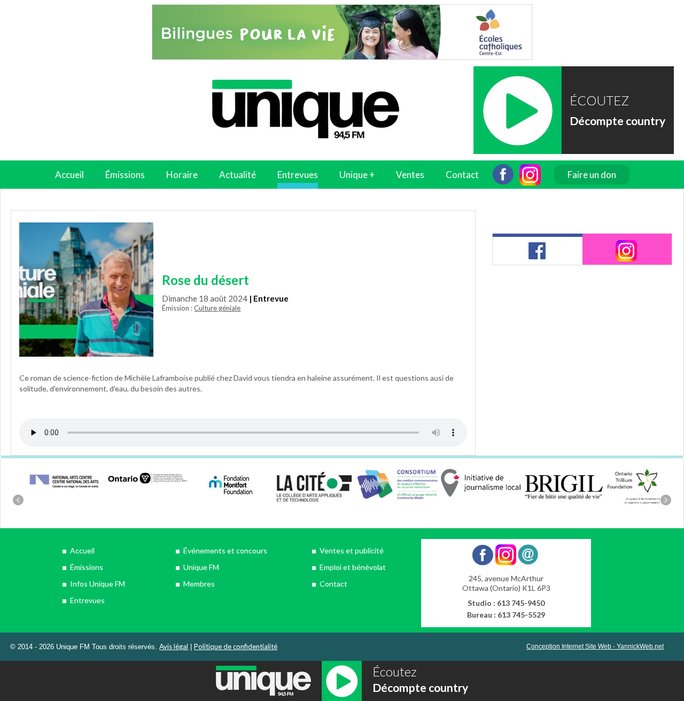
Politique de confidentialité (235, 646)
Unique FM (201, 567)
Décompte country (617, 120)
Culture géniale (217, 308)
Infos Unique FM (97, 583)
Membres (199, 583)
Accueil (69, 174)
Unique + (357, 174)
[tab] (537, 249)
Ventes (410, 174)
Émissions (86, 567)
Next (665, 500)
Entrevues (297, 174)
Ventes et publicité (352, 550)
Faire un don (592, 174)
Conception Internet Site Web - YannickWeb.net (595, 646)
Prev (18, 500)
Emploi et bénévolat (353, 567)
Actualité (237, 174)
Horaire (182, 174)
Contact (462, 174)
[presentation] (537, 249)
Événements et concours (225, 550)
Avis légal (173, 646)
